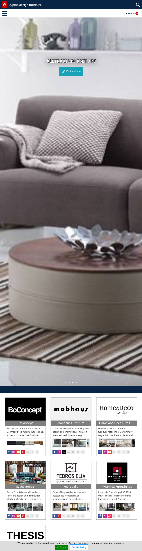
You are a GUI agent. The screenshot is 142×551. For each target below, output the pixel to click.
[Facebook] (100, 452)
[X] (124, 452)
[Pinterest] (119, 452)
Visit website (73, 71)
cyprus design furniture (25, 5)
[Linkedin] (114, 452)
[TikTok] (128, 452)
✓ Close (61, 547)
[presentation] (6, 204)
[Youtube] (110, 452)
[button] (65, 382)
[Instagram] (105, 452)
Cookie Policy (79, 547)
